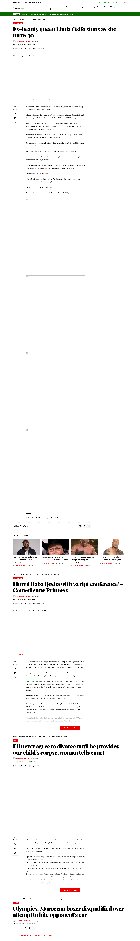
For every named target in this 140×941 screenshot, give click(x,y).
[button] (125, 14)
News (15, 740)
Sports (20, 899)
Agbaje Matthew (23, 758)
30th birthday (38, 518)
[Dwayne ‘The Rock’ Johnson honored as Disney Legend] (113, 547)
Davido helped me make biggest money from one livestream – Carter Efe (26, 559)
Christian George (20, 565)
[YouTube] (105, 2)
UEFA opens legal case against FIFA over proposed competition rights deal (47, 14)
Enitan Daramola (24, 921)
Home (15, 19)
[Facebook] (99, 2)
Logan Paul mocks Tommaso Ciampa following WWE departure (82, 559)
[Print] (34, 48)
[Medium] (114, 2)
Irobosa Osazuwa (24, 41)
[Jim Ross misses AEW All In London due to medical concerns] (55, 547)
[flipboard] (117, 2)
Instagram (47, 518)
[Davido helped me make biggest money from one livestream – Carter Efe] (26, 547)
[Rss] (120, 2)
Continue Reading (70, 728)
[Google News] (108, 2)
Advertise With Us (35, 2)
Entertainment (18, 23)
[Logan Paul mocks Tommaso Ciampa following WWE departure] (84, 547)
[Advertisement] (106, 82)
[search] (126, 8)
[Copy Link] (29, 48)
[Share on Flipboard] (25, 48)
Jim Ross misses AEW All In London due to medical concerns (55, 558)
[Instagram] (111, 2)
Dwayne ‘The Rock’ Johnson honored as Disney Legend (111, 558)
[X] (102, 2)
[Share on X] (21, 48)
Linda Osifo (55, 518)
